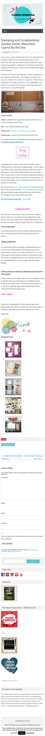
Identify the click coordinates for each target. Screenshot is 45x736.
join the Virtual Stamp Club (22, 187)
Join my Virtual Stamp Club (31, 190)
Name (3, 503)
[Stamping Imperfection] (22, 25)
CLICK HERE (26, 199)
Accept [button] (21, 733)
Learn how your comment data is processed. (19, 550)
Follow (3, 633)
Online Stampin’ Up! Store (13, 142)
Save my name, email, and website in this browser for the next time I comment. (22, 537)
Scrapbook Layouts (8, 444)
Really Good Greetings (28, 131)
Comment (5, 477)
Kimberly (7, 52)
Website (4, 523)
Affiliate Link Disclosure (9, 680)
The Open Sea (15, 131)
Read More (30, 733)
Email (3, 513)
